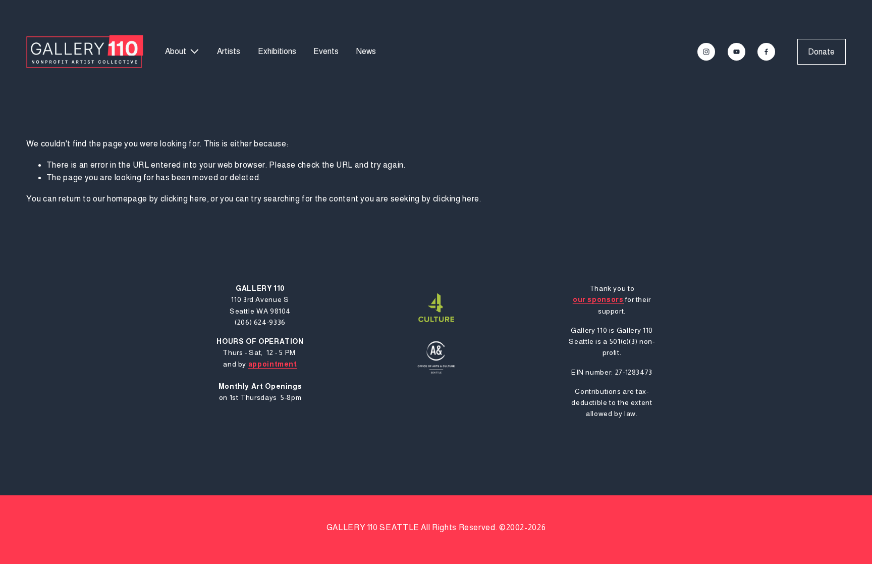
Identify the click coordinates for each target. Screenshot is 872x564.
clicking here (183, 198)
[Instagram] (706, 52)
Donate (821, 51)
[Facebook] (766, 52)
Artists (228, 51)
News (366, 51)
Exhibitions (277, 51)
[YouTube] (736, 52)
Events (326, 51)
